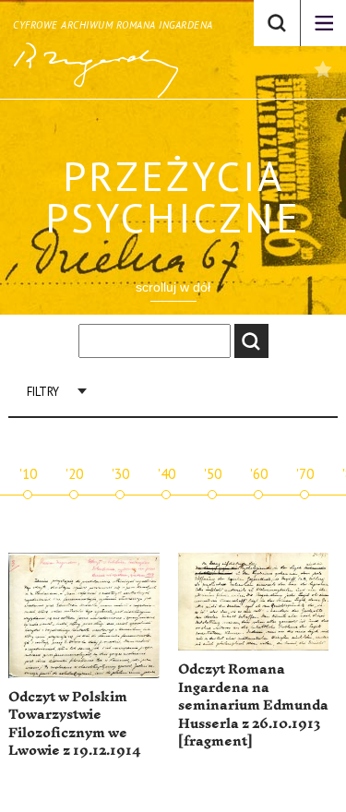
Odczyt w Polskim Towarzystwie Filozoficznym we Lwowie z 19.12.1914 (74, 724)
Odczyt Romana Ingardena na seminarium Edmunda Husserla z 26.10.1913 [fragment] (253, 705)
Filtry (43, 392)
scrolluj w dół (173, 287)
